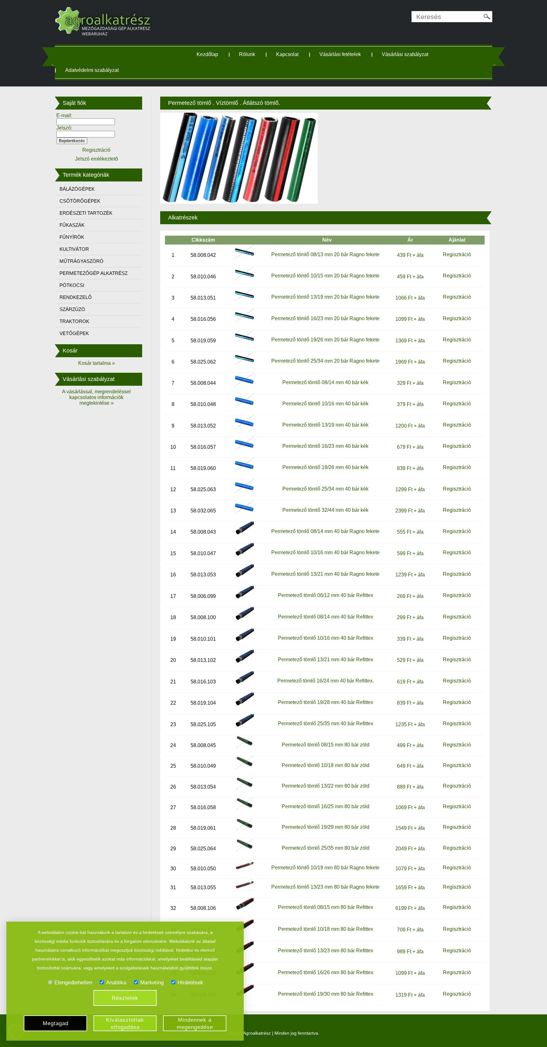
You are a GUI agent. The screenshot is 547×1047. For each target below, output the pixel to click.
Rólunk (247, 54)
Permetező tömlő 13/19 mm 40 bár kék (325, 425)
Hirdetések (190, 983)
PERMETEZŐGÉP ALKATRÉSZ (94, 273)
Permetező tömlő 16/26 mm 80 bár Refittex (325, 972)
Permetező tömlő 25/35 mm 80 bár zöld (325, 848)
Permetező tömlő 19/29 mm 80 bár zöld (325, 827)
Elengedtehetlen (73, 983)
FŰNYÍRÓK (72, 237)
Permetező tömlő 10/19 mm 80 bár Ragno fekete (325, 867)
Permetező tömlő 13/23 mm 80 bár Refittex (325, 950)
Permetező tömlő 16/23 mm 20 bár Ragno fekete (325, 318)
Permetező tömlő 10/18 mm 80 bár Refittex (325, 929)
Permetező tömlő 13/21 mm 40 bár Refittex (325, 659)
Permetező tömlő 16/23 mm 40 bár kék (325, 446)
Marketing (152, 983)
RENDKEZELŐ (76, 297)
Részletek (125, 998)
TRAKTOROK (74, 321)
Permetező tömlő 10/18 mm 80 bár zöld (325, 765)
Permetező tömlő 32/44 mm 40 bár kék (325, 510)
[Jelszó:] (85, 133)
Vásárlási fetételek (340, 54)
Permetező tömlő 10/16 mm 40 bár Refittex (325, 638)
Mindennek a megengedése (195, 1023)
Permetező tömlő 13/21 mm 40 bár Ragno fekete (325, 574)
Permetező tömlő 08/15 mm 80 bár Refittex (325, 907)
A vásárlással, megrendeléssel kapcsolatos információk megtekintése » (96, 397)
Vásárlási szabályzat (405, 54)
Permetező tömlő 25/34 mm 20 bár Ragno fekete (325, 361)
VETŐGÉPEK (74, 333)
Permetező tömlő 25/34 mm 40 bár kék (325, 489)
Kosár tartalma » (96, 363)
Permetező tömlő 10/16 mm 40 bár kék (325, 403)
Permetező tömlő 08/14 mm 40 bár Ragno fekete (325, 531)
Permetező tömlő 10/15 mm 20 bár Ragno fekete (325, 275)
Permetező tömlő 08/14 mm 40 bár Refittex (325, 616)
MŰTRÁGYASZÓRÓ (82, 261)
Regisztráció (457, 254)
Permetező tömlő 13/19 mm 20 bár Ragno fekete (325, 297)
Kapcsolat (287, 54)
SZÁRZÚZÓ (72, 309)
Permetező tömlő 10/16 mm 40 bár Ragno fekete (325, 552)
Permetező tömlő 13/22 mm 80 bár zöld (325, 786)
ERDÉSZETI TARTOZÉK (86, 213)
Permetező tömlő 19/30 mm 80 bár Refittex (325, 994)
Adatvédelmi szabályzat (92, 70)
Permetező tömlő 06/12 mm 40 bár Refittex (325, 595)
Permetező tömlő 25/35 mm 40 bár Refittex (325, 723)
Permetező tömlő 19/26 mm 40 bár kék (325, 467)
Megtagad (55, 1023)
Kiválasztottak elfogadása (125, 1023)
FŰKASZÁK (72, 225)
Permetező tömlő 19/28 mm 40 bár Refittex (325, 702)
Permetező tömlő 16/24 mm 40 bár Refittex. (325, 680)
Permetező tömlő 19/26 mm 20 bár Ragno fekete (325, 339)
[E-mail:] (85, 121)
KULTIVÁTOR (74, 249)
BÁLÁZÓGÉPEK (77, 189)
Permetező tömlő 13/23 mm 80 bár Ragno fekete (325, 887)
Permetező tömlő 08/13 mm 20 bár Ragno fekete (325, 254)
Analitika (116, 983)
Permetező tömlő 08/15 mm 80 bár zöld (325, 744)
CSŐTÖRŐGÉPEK (80, 201)
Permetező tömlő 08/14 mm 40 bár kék (325, 382)
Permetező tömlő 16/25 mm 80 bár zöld (325, 806)
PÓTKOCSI (72, 285)
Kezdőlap (207, 54)
